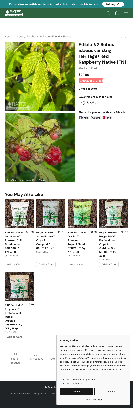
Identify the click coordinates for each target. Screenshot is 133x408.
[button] (113, 4)
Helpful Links (41, 393)
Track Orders (56, 358)
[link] (93, 398)
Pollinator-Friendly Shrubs (55, 36)
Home (8, 36)
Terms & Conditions (20, 393)
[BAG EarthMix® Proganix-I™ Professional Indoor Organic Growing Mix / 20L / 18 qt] (19, 286)
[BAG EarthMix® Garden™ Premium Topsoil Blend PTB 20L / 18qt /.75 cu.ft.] (82, 213)
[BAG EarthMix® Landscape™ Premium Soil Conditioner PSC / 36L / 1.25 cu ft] (19, 213)
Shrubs (31, 36)
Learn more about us (71, 383)
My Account (36, 358)
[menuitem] (121, 36)
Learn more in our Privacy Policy (77, 379)
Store (19, 36)
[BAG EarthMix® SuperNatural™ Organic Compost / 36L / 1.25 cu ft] (50, 213)
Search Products (15, 360)
